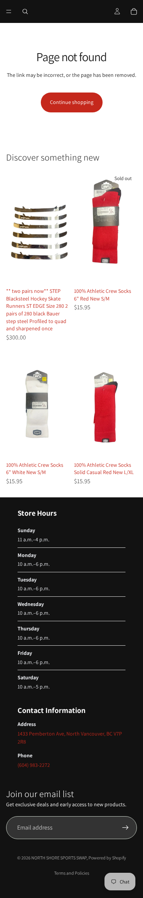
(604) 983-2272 (34, 765)
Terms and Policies (71, 873)
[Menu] (9, 11)
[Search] (25, 11)
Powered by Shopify (107, 858)
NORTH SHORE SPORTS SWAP (59, 858)
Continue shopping (71, 102)
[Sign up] (125, 828)
